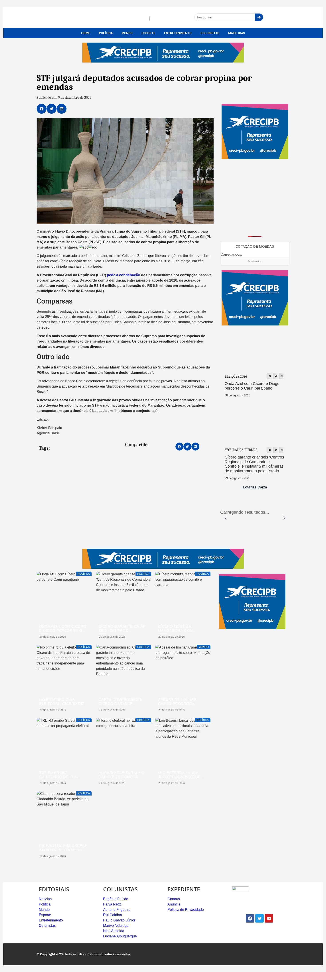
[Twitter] (259, 918)
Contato (173, 899)
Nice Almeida (113, 931)
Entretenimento (178, 33)
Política (106, 33)
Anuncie (174, 904)
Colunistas (209, 33)
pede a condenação (123, 275)
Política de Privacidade (185, 909)
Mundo (127, 33)
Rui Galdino (112, 915)
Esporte (148, 33)
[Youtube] (269, 918)
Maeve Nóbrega (115, 925)
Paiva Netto (112, 904)
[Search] (259, 17)
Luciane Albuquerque (120, 936)
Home (85, 33)
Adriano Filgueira (116, 909)
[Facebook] (250, 918)
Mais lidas (236, 33)
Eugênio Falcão (115, 899)
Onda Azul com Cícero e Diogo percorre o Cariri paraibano (252, 385)
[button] (42, 109)
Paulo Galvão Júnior (119, 920)
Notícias (45, 899)
